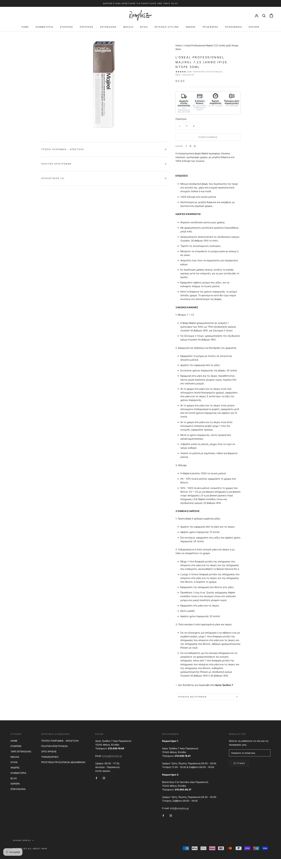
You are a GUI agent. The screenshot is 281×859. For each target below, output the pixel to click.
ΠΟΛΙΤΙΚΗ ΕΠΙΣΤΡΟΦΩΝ (54, 746)
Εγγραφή (239, 763)
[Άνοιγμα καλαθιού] (271, 15)
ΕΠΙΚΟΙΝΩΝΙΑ (233, 27)
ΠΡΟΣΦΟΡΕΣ (210, 27)
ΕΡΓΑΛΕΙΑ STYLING (167, 27)
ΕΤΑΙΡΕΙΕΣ (66, 27)
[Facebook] (186, 146)
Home (178, 45)
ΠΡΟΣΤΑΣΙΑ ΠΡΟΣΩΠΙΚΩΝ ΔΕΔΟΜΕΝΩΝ (63, 762)
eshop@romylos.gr (112, 755)
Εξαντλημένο (208, 137)
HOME (25, 27)
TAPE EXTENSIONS (21, 751)
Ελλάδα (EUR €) (22, 840)
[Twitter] (190, 146)
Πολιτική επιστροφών (56, 164)
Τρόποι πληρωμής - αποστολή (62, 149)
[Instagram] (104, 778)
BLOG (14, 778)
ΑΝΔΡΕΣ (191, 27)
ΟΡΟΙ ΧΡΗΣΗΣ (49, 751)
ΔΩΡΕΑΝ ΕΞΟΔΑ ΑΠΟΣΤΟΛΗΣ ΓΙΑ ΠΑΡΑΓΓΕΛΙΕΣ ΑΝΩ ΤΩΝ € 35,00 (140, 3)
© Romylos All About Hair (30, 848)
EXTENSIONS (108, 27)
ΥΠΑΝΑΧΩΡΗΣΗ (49, 756)
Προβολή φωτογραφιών (192, 697)
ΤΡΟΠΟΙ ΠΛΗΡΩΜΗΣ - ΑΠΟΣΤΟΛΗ (60, 740)
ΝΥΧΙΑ (144, 27)
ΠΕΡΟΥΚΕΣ (86, 27)
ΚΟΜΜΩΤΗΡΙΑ (44, 27)
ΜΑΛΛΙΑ (128, 27)
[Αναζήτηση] (264, 15)
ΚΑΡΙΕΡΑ (254, 27)
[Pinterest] (195, 146)
